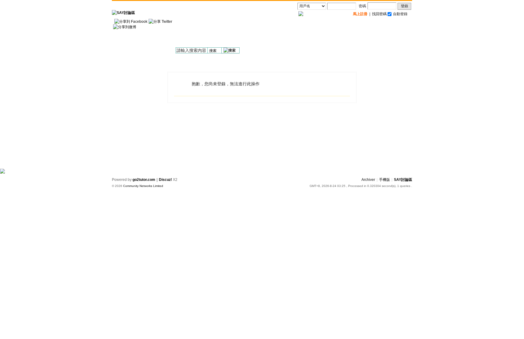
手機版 (384, 180)
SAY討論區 (403, 180)
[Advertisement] (301, 33)
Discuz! (165, 180)
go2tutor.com (144, 180)
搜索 (213, 51)
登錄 (404, 6)
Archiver (368, 180)
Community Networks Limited (143, 186)
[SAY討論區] (123, 13)
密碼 (362, 6)
